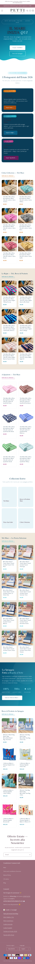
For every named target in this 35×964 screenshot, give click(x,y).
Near (4, 867)
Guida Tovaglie (7, 928)
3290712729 (26, 896)
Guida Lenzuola (7, 924)
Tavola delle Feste (8, 935)
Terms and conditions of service (12, 871)
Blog (4, 883)
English (23, 948)
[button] (2, 11)
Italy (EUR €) (11, 948)
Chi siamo (6, 879)
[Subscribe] (30, 855)
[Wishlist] (30, 11)
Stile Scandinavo (8, 921)
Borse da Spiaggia (17, 53)
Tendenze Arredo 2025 (10, 931)
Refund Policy (7, 875)
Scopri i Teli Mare (17, 47)
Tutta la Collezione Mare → (12, 697)
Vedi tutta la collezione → (8, 175)
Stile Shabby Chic (8, 917)
